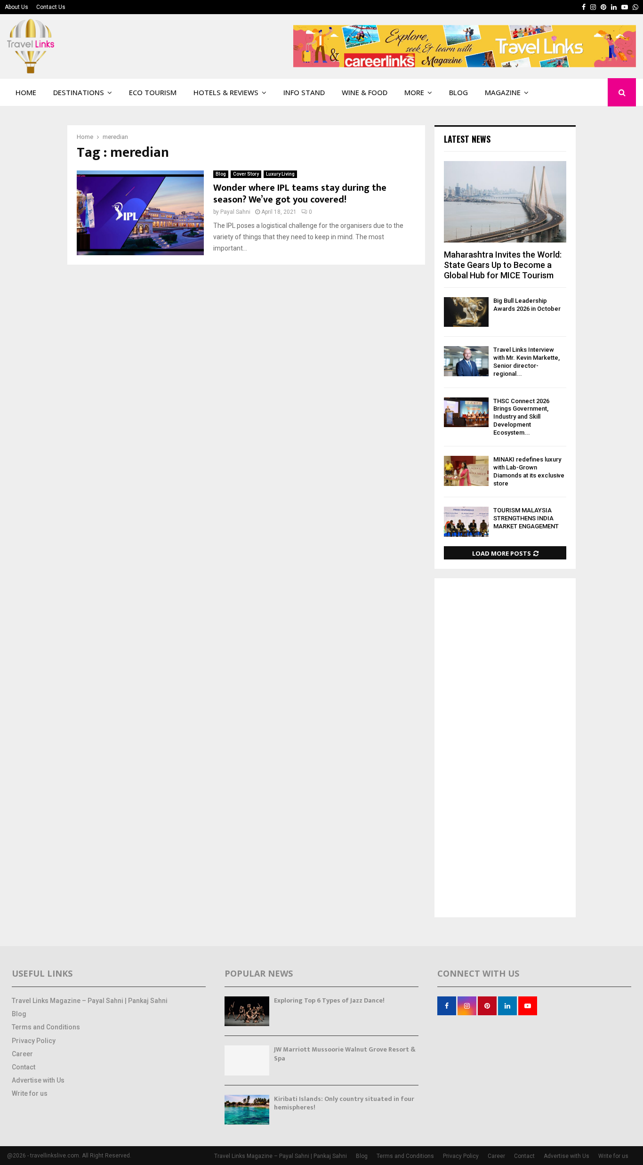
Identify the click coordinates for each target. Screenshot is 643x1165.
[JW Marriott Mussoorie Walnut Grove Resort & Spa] (247, 1060)
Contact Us (50, 7)
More (414, 92)
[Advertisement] (505, 748)
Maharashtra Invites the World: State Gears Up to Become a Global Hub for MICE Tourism (503, 265)
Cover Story (246, 174)
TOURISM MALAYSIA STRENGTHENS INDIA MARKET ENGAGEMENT (526, 518)
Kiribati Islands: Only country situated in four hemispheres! (344, 1103)
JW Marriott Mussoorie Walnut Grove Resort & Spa (345, 1053)
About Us (16, 7)
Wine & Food (364, 92)
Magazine (503, 92)
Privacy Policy (34, 1040)
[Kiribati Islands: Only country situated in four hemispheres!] (247, 1110)
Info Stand (304, 92)
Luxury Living (280, 174)
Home (26, 92)
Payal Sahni (235, 212)
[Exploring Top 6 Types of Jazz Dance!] (247, 1011)
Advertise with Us (38, 1080)
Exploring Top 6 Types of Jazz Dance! (329, 1000)
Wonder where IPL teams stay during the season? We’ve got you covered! (299, 194)
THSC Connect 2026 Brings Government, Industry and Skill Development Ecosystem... (521, 416)
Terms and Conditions (46, 1027)
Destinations (78, 92)
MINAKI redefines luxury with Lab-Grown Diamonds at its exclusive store (528, 471)
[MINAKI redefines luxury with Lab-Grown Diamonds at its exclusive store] (466, 470)
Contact (23, 1067)
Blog (458, 92)
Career (22, 1054)
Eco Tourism (153, 92)
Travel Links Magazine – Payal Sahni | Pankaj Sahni (90, 1000)
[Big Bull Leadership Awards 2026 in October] (466, 312)
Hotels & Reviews (225, 92)
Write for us (30, 1093)
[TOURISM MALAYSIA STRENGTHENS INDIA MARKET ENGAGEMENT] (466, 521)
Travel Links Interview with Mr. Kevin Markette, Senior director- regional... (526, 361)
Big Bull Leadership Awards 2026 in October (527, 304)
